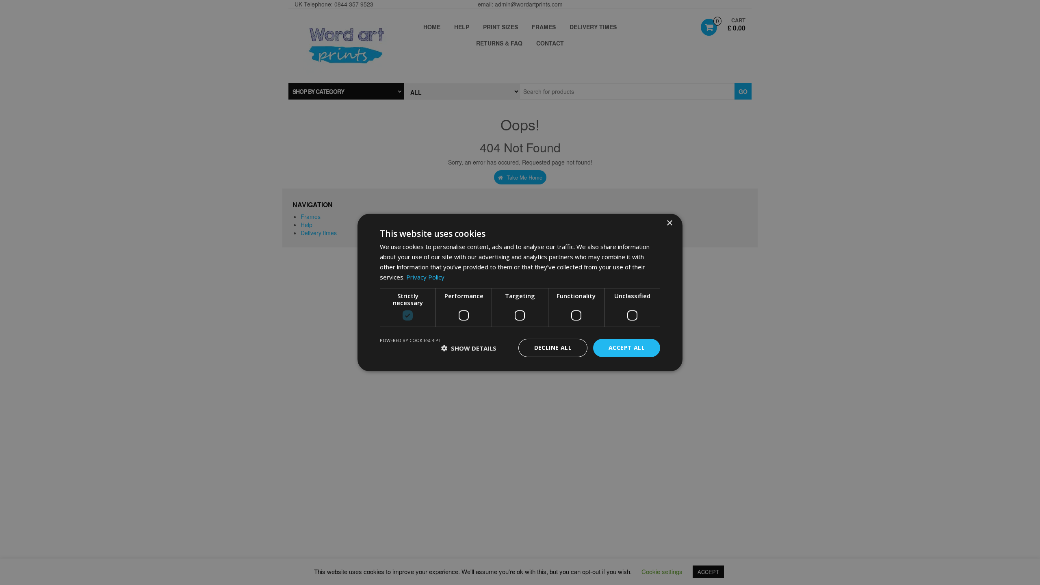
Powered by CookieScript (410, 340)
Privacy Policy (425, 277)
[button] (468, 348)
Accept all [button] (627, 347)
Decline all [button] (553, 347)
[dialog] (520, 292)
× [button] (669, 223)
